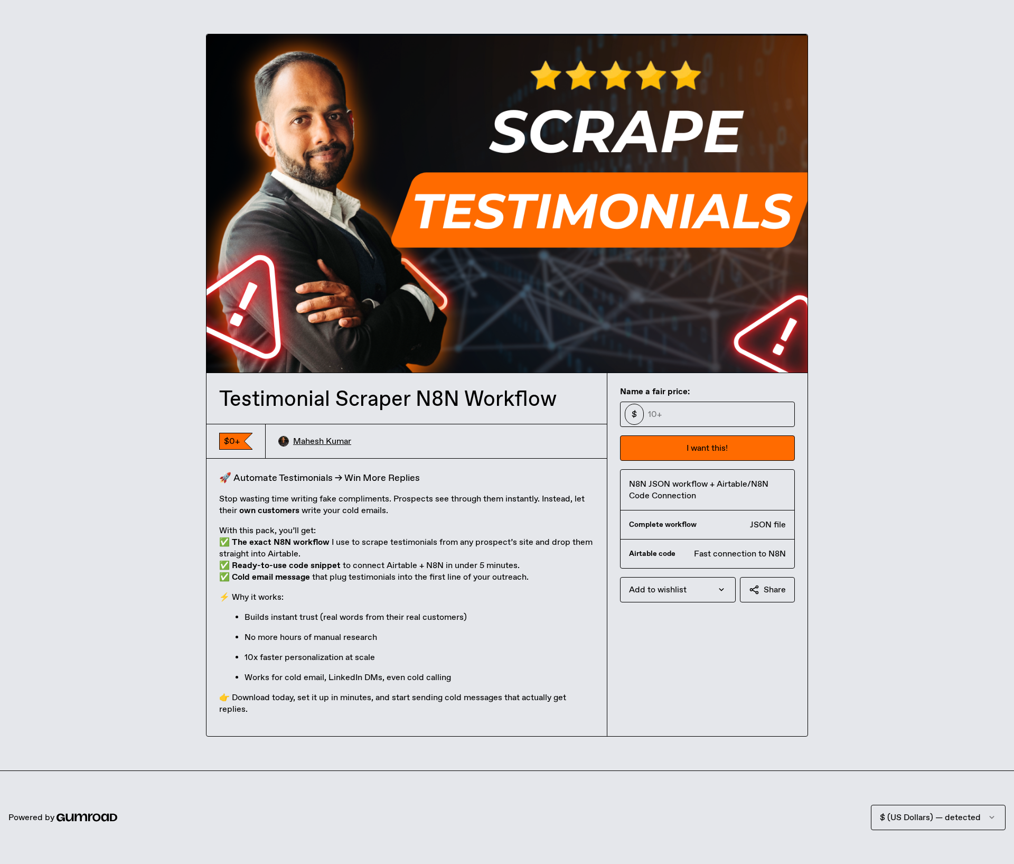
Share (775, 589)
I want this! (707, 448)
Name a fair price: (655, 391)
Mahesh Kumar (322, 441)
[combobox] (678, 589)
